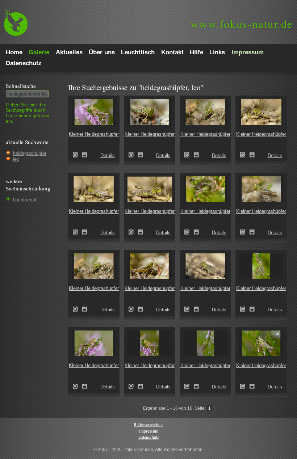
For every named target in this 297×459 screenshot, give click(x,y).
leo (16, 159)
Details (107, 155)
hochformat (25, 199)
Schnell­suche (21, 85)
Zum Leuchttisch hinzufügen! (84, 154)
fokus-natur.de (242, 23)
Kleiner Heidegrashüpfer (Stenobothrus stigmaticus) (77, 154)
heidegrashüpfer (29, 153)
